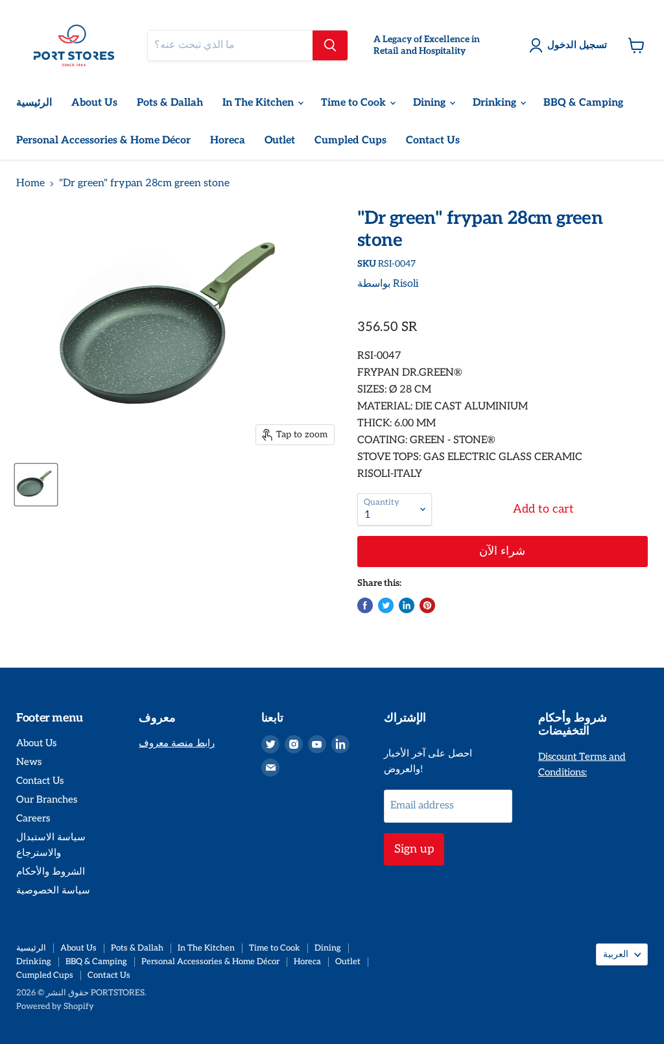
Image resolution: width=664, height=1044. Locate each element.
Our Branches (46, 799)
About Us (94, 103)
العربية (615, 954)
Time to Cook (354, 103)
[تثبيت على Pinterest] (427, 605)
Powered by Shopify (55, 1006)
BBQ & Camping (583, 103)
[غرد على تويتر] (386, 605)
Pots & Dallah (170, 103)
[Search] (330, 45)
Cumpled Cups (350, 140)
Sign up (414, 849)
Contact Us (433, 140)
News (29, 762)
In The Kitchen (259, 103)
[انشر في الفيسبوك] (365, 605)
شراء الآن (502, 551)
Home (30, 183)
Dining (430, 103)
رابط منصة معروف (177, 743)
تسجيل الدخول (577, 45)
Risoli (405, 284)
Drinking (496, 103)
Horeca (227, 140)
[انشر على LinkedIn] (406, 605)
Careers (33, 818)
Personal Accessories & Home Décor (103, 140)
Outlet (280, 140)
